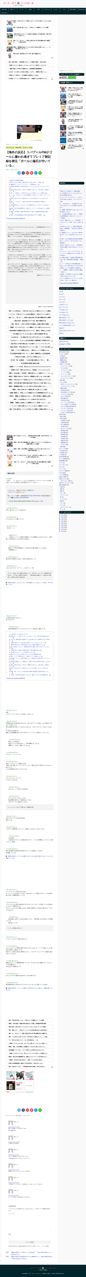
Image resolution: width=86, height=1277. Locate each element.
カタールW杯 (64, 396)
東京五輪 (63, 398)
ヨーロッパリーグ (65, 378)
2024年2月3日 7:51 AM (13, 1170)
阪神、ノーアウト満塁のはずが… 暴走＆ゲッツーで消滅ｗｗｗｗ (25, 656)
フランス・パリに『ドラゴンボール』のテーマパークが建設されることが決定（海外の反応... (71, 253)
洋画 (61, 487)
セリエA (63, 368)
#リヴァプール (13, 492)
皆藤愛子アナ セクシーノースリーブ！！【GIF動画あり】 (23, 184)
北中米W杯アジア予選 (66, 392)
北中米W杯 (64, 390)
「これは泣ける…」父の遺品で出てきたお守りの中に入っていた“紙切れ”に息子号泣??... (71, 205)
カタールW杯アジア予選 (67, 404)
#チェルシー (22, 492)
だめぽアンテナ (63, 304)
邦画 (61, 489)
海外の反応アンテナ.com (66, 320)
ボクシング (47, 9)
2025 (62, 517)
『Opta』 (8, 480)
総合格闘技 (62, 460)
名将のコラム (62, 479)
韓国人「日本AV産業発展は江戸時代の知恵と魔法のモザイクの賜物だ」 (26, 215)
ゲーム (61, 509)
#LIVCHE (29, 495)
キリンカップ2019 (66, 410)
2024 (62, 519)
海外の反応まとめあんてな (66, 322)
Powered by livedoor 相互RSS (16, 218)
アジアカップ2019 (66, 408)
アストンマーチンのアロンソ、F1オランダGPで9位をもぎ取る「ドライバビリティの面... (71, 199)
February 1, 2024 (38, 501)
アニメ (61, 503)
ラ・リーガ (64, 372)
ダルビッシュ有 (65, 428)
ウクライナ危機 (63, 470)
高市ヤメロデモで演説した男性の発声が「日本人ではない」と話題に (26, 182)
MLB (39, 9)
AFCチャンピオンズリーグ (68, 384)
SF (60, 497)
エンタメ (56, 9)
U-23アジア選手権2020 (67, 412)
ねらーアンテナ (63, 307)
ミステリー (63, 495)
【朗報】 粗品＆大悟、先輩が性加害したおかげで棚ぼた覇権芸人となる (26, 644)
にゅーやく (62, 302)
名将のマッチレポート (65, 483)
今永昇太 (63, 426)
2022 (62, 523)
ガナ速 (61, 291)
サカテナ (61, 294)
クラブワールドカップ (67, 386)
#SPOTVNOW (37, 495)
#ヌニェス (12, 490)
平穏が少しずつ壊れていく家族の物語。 (70, 191)
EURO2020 (64, 400)
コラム (64, 9)
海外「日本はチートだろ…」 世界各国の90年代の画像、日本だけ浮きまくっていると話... (71, 247)
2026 (62, 515)
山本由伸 (63, 422)
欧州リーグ (12, 9)
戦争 (61, 491)
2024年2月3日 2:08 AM (13, 1155)
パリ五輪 (61, 454)
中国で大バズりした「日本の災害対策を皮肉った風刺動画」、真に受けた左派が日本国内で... (71, 228)
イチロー (63, 444)
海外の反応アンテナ (64, 317)
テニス (61, 462)
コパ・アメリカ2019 (66, 402)
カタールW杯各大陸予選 (67, 406)
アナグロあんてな (64, 315)
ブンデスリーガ (65, 370)
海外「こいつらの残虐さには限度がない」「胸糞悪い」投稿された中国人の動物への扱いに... (71, 270)
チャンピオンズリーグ (67, 376)
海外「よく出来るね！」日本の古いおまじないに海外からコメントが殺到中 (27, 193)
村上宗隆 (63, 432)
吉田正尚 (63, 440)
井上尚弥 (62, 450)
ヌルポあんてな (63, 312)
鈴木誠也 (63, 430)
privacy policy (81, 9)
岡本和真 (63, 434)
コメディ (62, 499)
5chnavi (61, 333)
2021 (62, 525)
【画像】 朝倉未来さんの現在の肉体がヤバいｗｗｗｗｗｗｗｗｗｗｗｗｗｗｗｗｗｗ (29, 186)
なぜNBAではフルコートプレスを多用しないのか (21, 652)
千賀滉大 (63, 438)
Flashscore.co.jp (63, 341)
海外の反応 (4, 9)
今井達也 (63, 436)
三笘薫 (61, 356)
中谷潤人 (62, 452)
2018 (62, 531)
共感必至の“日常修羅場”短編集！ (16, 180)
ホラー (61, 493)
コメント (11, 1213)
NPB (61, 446)
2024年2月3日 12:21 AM (14, 1142)
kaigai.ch (61, 328)
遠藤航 (61, 360)
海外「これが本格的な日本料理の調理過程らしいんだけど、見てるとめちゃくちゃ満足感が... (71, 241)
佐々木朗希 (64, 424)
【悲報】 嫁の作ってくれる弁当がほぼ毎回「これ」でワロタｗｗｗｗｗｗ (27, 642)
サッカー (24, 1115)
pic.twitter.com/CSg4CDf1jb (20, 497)
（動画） (13, 841)
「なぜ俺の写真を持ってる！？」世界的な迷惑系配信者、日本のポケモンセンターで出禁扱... (71, 216)
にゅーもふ (62, 296)
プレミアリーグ (11, 1115)
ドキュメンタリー (64, 507)
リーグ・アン (64, 374)
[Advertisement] (29, 98)
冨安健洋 (62, 358)
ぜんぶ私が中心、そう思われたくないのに (18, 634)
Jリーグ (21, 9)
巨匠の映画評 (73, 9)
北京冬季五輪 (62, 456)
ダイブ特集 (63, 475)
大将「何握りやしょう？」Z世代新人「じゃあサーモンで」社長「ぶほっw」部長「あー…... (71, 222)
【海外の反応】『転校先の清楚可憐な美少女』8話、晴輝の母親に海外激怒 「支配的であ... (71, 259)
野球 (60, 414)
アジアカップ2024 (66, 394)
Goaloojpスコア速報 (64, 344)
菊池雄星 (63, 442)
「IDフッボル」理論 (65, 481)
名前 (9, 1234)
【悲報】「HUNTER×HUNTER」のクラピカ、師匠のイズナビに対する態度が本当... (29, 674)
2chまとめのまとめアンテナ (67, 330)
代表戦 (30, 9)
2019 (62, 529)
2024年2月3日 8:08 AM (13, 1182)
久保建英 (62, 362)
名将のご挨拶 (62, 477)
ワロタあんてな (63, 309)
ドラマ (61, 505)
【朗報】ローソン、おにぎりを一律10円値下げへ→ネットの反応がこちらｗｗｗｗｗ (71, 234)
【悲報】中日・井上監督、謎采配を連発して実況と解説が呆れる (25, 650)
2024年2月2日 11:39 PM (14, 1127)
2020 (62, 527)
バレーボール (62, 464)
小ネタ (28, 1115)
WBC (61, 416)
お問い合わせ (4, 12)
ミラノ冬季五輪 (63, 458)
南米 (61, 380)
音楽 (61, 501)
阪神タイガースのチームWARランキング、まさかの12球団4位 (24, 654)
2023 (62, 521)
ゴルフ (61, 466)
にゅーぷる (62, 299)
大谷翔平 (63, 420)
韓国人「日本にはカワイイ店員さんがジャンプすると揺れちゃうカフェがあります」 (29, 198)
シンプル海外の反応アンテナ (67, 325)
